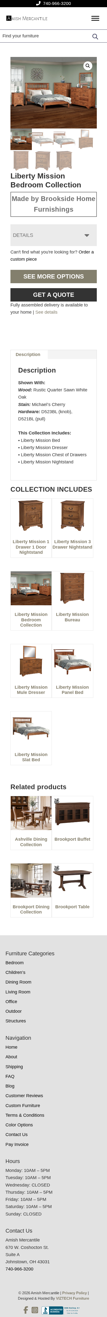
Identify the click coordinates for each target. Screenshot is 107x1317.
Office (11, 1001)
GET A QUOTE (53, 294)
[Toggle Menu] (95, 18)
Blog (9, 1086)
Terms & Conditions (24, 1115)
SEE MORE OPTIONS (53, 276)
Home (11, 1047)
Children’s (15, 972)
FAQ (9, 1076)
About (11, 1056)
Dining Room (18, 982)
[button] (87, 65)
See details (46, 312)
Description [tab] (28, 354)
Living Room (17, 991)
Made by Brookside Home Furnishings (53, 204)
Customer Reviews (24, 1095)
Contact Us (16, 1134)
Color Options (19, 1124)
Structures (15, 1020)
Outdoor (13, 1011)
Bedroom (14, 962)
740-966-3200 (57, 3)
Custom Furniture (22, 1105)
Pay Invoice (17, 1144)
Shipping (14, 1066)
